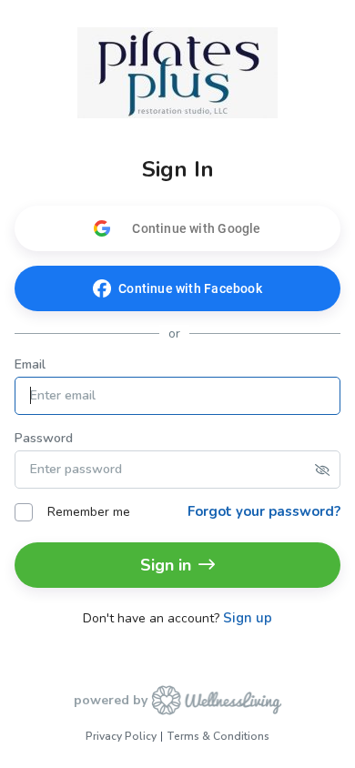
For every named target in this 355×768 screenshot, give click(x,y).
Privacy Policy (121, 736)
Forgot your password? (264, 511)
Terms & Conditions (218, 736)
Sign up (247, 618)
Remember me (88, 511)
